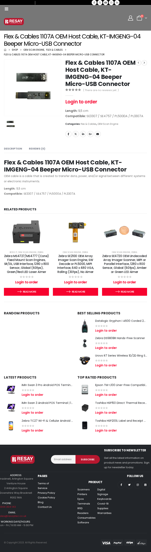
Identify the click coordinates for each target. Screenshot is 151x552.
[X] (99, 2)
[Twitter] (129, 484)
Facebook (68, 134)
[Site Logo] (14, 21)
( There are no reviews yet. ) (101, 90)
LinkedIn (83, 134)
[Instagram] (111, 2)
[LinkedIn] (117, 2)
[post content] (26, 232)
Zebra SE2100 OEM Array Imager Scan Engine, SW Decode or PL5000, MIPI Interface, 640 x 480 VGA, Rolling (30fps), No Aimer (75, 264)
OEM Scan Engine (108, 124)
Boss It (13, 252)
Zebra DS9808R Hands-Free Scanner (120, 338)
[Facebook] (94, 2)
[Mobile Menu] (6, 9)
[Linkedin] (145, 484)
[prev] (138, 63)
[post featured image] (84, 325)
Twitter (76, 134)
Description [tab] (13, 149)
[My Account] (131, 18)
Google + (90, 134)
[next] (144, 63)
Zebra (40, 252)
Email (98, 134)
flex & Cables (88, 124)
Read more (29, 292)
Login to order (81, 102)
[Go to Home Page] (5, 49)
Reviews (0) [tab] (37, 149)
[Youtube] (105, 2)
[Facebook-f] (121, 484)
